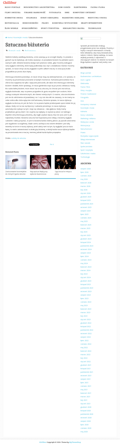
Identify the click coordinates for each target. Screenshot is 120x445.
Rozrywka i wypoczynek (64, 23)
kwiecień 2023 (86, 309)
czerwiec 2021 (86, 386)
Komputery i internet (84, 12)
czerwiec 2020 (86, 428)
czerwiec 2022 (86, 344)
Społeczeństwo (29, 28)
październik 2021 (87, 372)
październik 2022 (87, 330)
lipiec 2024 (84, 256)
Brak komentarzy (30, 50)
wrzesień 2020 (86, 417)
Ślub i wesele (11, 28)
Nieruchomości (30, 23)
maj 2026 (84, 179)
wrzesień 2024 (86, 249)
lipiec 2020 (84, 424)
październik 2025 (87, 204)
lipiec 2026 (84, 172)
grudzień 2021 (86, 365)
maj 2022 (84, 347)
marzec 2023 (85, 312)
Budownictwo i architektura (39, 7)
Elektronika (80, 7)
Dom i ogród (64, 7)
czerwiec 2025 (86, 218)
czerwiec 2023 (86, 302)
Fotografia (55, 12)
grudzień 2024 (86, 239)
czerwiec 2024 (86, 260)
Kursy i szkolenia (50, 17)
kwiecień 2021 (86, 393)
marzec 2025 (85, 228)
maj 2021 (84, 389)
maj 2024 (84, 263)
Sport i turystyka (50, 28)
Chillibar (10, 2)
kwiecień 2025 (86, 225)
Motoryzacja (12, 23)
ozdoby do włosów (18, 138)
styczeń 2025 (86, 235)
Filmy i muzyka (13, 12)
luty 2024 (84, 274)
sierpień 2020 (86, 421)
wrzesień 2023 (86, 291)
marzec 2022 (85, 354)
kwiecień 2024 (86, 267)
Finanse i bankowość (34, 12)
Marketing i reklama (73, 17)
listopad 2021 (86, 368)
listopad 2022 (86, 326)
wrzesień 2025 (86, 207)
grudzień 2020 (86, 407)
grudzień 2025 (86, 197)
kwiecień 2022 (86, 351)
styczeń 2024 (86, 277)
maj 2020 (84, 432)
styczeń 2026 (86, 193)
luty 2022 (84, 358)
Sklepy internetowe (91, 23)
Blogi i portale (12, 7)
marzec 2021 (85, 396)
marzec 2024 (85, 270)
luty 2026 (84, 190)
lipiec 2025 (84, 214)
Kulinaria (31, 17)
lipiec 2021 (84, 382)
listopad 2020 (86, 410)
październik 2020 (87, 414)
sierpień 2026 (86, 169)
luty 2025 (84, 232)
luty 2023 (84, 316)
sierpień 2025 (86, 211)
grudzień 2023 (86, 281)
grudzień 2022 (86, 323)
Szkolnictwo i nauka (73, 28)
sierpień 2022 (86, 337)
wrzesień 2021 (86, 375)
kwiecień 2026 (86, 183)
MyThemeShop (75, 442)
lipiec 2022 (84, 340)
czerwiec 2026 (86, 176)
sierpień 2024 (86, 253)
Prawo (45, 23)
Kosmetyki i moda (14, 17)
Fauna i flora (98, 7)
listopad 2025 (86, 200)
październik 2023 (87, 288)
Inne (67, 12)
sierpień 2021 (86, 379)
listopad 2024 (86, 242)
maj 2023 (84, 305)
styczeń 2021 (86, 403)
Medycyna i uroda (97, 17)
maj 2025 (84, 221)
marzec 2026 (85, 186)
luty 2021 (84, 400)
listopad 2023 (86, 284)
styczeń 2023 (86, 319)
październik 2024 (87, 246)
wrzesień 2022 (86, 333)
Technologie (94, 28)
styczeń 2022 (86, 361)
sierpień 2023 (86, 295)
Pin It (52, 144)
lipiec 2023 (84, 298)
